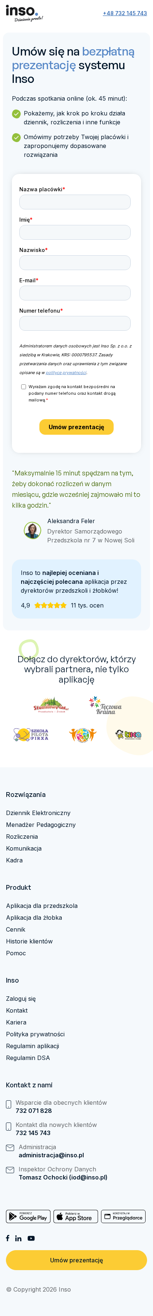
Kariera (16, 1022)
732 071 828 (34, 1110)
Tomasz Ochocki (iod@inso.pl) (63, 1177)
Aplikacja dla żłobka (34, 917)
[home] (24, 13)
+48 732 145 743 (125, 13)
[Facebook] (7, 1238)
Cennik (15, 929)
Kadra (14, 860)
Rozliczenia (22, 836)
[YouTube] (31, 1238)
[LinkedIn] (18, 1238)
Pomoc (16, 953)
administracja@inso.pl (51, 1155)
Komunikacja (24, 848)
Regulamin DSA (28, 1057)
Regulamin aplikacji (32, 1046)
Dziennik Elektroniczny (38, 813)
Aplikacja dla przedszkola (42, 905)
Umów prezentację (76, 1260)
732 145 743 (33, 1133)
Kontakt (16, 1010)
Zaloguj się (21, 998)
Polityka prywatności (35, 1034)
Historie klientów (29, 941)
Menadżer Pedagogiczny (41, 824)
